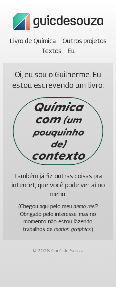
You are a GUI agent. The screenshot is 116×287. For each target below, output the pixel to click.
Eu (71, 51)
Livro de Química (33, 41)
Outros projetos (84, 41)
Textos (51, 51)
